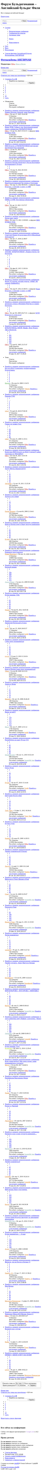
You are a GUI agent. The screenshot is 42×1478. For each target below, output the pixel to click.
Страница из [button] (11, 79)
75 (10, 829)
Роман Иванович (11, 554)
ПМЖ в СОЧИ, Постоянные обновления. (19, 200)
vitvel (6, 411)
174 (10, 725)
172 (10, 721)
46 (10, 1173)
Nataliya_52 (9, 1273)
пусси (7, 656)
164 (10, 1197)
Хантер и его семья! (12, 496)
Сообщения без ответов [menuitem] (17, 33)
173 (10, 723)
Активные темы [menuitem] (14, 35)
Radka (7, 1342)
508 (10, 1032)
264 (10, 341)
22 (10, 857)
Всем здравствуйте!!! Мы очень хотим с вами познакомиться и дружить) (20, 1062)
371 (10, 578)
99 (10, 913)
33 (10, 478)
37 (10, 775)
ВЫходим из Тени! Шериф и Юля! (17, 879)
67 (10, 435)
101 (10, 916)
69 (10, 753)
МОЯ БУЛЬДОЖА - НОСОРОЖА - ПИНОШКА (22, 991)
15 (10, 697)
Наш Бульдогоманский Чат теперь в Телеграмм (21, 183)
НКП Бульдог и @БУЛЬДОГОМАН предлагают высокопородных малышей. (21, 147)
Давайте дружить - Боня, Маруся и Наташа (20, 963)
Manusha (8, 699)
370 (10, 576)
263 (10, 339)
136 (10, 1243)
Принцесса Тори (10, 907)
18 (10, 506)
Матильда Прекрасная (12, 1301)
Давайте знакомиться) (12, 1162)
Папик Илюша (10, 511)
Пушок (7, 783)
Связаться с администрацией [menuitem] (15, 1460)
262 (10, 337)
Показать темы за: (8, 1383)
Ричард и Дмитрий (11, 1106)
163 (10, 1195)
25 (10, 862)
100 (10, 914)
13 (10, 693)
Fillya (13, 64)
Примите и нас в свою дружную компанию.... (21, 1134)
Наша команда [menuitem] (14, 42)
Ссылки (7, 27)
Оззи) (7, 894)
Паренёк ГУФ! (10, 396)
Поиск (24, 21)
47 (10, 1175)
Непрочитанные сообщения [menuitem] (18, 31)
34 (10, 480)
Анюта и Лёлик (10, 684)
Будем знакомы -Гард (12, 1046)
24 (10, 861)
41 (10, 530)
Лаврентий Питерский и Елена (16, 623)
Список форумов (11, 1452)
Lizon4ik (27, 1039)
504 (10, 1024)
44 (10, 535)
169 (10, 1147)
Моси (7, 727)
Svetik (26, 788)
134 (10, 1240)
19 (10, 508)
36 (10, 773)
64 (10, 430)
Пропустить (5, 16)
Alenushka (8, 1033)
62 (10, 600)
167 (10, 1143)
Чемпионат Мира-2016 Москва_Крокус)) (19, 1314)
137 (10, 1245)
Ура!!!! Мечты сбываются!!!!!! (15, 469)
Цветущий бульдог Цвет (13, 796)
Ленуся (7, 866)
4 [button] (5, 90)
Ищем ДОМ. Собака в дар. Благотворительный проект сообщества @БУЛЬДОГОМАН (21, 128)
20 (10, 509)
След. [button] (7, 98)
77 (10, 833)
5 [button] (5, 92)
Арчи (26, 1254)
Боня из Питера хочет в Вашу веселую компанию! (22, 524)
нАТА (7, 1370)
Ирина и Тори (10, 922)
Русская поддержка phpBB (10, 1467)
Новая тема (5, 67)
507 (10, 1030)
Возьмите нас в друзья (12, 1329)
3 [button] (5, 88)
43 (10, 534)
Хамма (7, 1093)
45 (10, 537)
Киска (7, 1204)
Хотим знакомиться (11, 935)
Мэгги (7, 1065)
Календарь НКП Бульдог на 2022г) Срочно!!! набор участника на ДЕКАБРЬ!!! (23, 453)
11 (9, 690)
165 (10, 1139)
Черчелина (8, 1149)
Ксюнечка (8, 1048)
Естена (7, 539)
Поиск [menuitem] (11, 39)
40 (10, 781)
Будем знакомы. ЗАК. (12, 595)
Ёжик (26, 1347)
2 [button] (5, 87)
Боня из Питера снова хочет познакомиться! (20, 669)
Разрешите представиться (14, 552)
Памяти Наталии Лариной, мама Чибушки (19, 112)
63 (10, 602)
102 (10, 918)
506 (10, 1028)
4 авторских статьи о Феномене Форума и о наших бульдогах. (22, 303)
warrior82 (8, 950)
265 (10, 343)
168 (10, 1145)
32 (10, 476)
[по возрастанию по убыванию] (23, 1385)
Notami (7, 610)
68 (10, 437)
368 (10, 573)
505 (10, 1026)
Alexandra (8, 483)
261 (10, 335)
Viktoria (27, 389)
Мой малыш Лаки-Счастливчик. (16, 1189)
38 (10, 777)
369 (10, 574)
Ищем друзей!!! (10, 712)
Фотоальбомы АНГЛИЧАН (16, 59)
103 (10, 920)
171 (10, 719)
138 (10, 1247)
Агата (7, 1249)
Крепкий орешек (11, 567)
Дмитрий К (9, 1121)
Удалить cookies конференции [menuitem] (15, 1456)
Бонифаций (9, 978)
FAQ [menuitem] (6, 46)
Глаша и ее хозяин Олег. (13, 424)
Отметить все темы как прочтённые (13, 75)
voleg (6, 439)
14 (10, 695)
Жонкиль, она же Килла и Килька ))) (17, 1262)
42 (10, 532)
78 (10, 835)
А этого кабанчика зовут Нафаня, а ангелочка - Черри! (23, 1017)
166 (10, 1141)
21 (10, 1117)
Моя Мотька (9, 1286)
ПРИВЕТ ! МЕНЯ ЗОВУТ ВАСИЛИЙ (18, 1355)
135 (10, 1241)
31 (10, 474)
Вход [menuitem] (6, 48)
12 (10, 691)
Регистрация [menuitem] (9, 50)
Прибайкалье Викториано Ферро (16, 1078)
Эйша (26, 662)
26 (10, 864)
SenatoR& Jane (10, 755)
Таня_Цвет (9, 810)
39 (10, 779)
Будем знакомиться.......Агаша (15, 1234)
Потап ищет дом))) (11, 218)
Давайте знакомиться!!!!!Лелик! (16, 851)
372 (10, 580)
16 (10, 502)
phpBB (16, 1463)
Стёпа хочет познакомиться (14, 641)
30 (10, 1360)
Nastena (7, 838)
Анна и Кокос (9, 582)
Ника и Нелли (21, 64)
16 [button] (6, 96)
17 (10, 504)
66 (10, 433)
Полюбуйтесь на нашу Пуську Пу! (17, 740)
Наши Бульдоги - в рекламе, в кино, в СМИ (22, 186)
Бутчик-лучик (10, 823)
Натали (7, 383)
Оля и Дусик (9, 768)
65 (10, 431)
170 (10, 718)
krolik (7, 628)
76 (10, 831)
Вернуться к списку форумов (11, 1418)
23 (10, 859)
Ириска (7, 1005)
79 (10, 836)
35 (10, 482)
